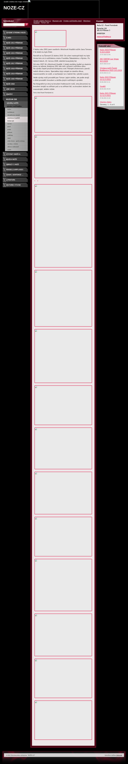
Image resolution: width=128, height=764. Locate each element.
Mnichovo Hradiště (13, 118)
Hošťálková (10, 112)
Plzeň (9, 126)
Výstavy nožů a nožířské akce (13, 155)
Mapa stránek (23, 2)
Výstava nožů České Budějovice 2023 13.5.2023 (111, 69)
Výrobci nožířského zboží (72, 21)
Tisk (16, 2)
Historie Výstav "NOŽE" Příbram (13, 186)
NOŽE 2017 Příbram (14, 63)
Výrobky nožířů (12, 103)
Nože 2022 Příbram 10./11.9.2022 (108, 78)
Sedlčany (10, 135)
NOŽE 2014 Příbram (14, 48)
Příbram (9, 132)
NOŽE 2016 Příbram (14, 58)
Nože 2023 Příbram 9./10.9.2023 (108, 51)
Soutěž (103, 86)
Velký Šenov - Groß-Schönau (16, 141)
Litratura (10, 180)
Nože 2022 (10, 84)
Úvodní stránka (9, 2)
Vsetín (9, 149)
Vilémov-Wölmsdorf (13, 147)
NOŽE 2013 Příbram (14, 43)
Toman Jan (10, 121)
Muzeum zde (57, 21)
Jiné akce (10, 89)
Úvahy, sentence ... (14, 175)
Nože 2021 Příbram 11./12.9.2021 (108, 94)
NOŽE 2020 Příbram (14, 79)
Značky (9, 94)
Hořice (9, 109)
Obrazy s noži (12, 164)
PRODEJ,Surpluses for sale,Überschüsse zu (16, 170)
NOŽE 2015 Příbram (14, 53)
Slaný (9, 138)
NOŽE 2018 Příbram (14, 69)
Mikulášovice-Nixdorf (13, 115)
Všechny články (106, 102)
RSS (29, 2)
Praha (9, 129)
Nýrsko (9, 123)
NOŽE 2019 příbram (14, 74)
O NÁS (8, 38)
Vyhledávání (8, 21)
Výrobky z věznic (12, 144)
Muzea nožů (11, 159)
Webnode (119, 755)
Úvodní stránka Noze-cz (42, 21)
